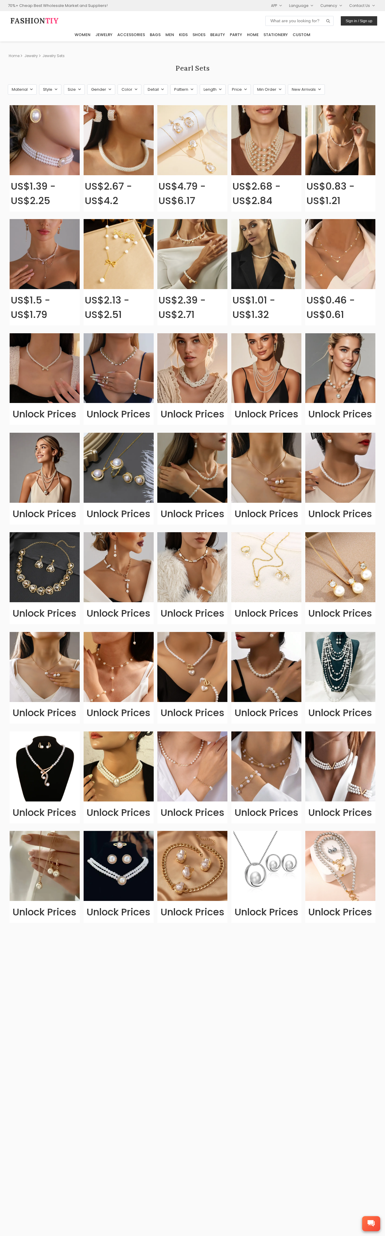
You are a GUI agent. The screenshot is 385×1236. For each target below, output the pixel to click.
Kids (183, 35)
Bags (155, 35)
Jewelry (103, 35)
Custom (301, 35)
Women (83, 35)
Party (236, 35)
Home (253, 35)
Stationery (275, 35)
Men (169, 35)
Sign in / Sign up (359, 21)
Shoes (198, 35)
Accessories (131, 35)
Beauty (217, 35)
